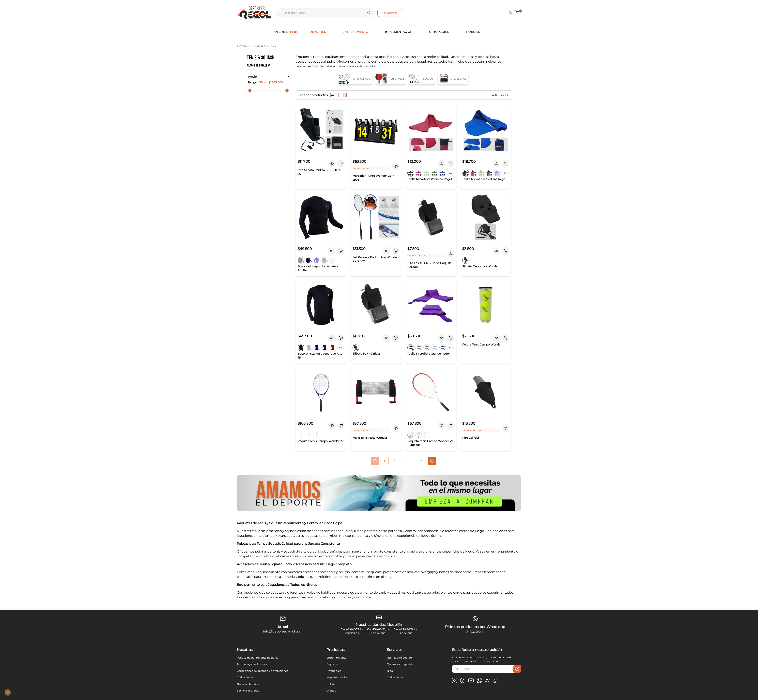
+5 (340, 347)
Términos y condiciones (252, 664)
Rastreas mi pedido (399, 657)
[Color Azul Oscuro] (309, 260)
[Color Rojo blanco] (426, 435)
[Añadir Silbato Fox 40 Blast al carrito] (396, 338)
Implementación (399, 32)
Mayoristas (389, 13)
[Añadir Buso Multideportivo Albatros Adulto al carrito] (341, 251)
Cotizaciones (245, 677)
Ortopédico (439, 32)
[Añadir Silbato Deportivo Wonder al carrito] (505, 251)
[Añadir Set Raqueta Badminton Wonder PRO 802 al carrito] (396, 251)
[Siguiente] (432, 461)
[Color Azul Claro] (434, 347)
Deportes (318, 32)
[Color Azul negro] (410, 435)
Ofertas (284, 32)
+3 (505, 173)
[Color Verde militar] (434, 173)
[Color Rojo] (332, 347)
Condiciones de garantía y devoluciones (262, 670)
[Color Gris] (324, 260)
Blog (390, 670)
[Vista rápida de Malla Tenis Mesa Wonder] (396, 428)
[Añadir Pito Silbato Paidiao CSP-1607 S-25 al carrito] (341, 163)
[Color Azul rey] (442, 173)
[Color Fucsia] (418, 173)
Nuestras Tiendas (248, 684)
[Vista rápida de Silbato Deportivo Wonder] (496, 251)
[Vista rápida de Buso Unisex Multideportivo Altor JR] (332, 338)
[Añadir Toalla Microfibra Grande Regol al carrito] (450, 338)
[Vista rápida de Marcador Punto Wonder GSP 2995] (396, 166)
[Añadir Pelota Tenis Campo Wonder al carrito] (505, 338)
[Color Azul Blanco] (418, 435)
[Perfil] (510, 13)
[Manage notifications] (8, 692)
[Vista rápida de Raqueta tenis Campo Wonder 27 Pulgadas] (441, 425)
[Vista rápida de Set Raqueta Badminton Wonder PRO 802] (386, 251)
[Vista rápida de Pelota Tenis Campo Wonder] (496, 338)
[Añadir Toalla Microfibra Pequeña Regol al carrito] (450, 163)
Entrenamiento (355, 32)
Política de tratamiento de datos (257, 657)
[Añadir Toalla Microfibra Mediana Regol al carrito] (505, 163)
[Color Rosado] (316, 435)
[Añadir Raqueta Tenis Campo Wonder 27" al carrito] (341, 425)
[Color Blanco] (332, 260)
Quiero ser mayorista (400, 664)
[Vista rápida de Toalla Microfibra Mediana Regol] (496, 163)
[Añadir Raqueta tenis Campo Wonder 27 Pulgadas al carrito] (450, 425)
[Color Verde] (426, 173)
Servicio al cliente (248, 690)
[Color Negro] (410, 173)
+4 (450, 173)
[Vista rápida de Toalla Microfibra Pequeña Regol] (441, 163)
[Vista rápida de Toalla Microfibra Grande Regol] (441, 338)
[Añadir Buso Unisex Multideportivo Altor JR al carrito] (341, 338)
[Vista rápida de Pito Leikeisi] (505, 428)
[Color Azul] (301, 435)
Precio (252, 76)
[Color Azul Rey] (442, 347)
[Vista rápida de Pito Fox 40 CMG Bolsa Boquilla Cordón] (450, 253)
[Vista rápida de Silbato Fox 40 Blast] (386, 338)
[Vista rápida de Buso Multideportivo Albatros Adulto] (332, 251)
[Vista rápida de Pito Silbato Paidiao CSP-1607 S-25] (332, 163)
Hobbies (473, 32)
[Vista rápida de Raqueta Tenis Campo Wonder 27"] (332, 425)
